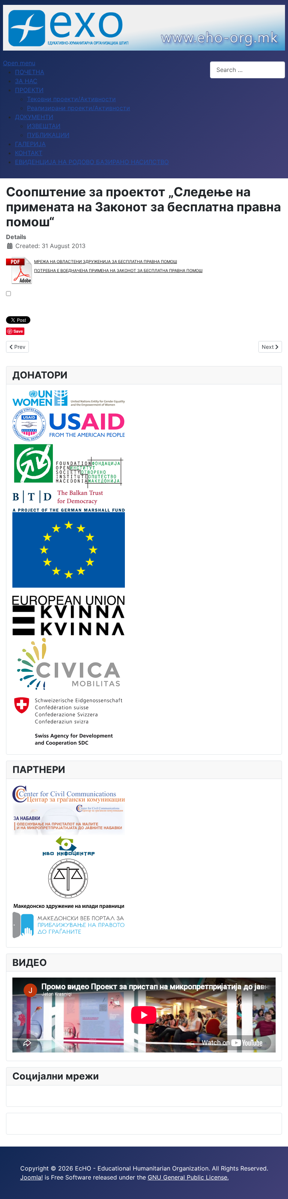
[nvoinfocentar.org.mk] (68, 845)
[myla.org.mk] (68, 883)
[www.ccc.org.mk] (68, 793)
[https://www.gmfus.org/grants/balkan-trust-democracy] (68, 500)
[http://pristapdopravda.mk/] (68, 925)
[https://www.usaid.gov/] (68, 424)
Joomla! (31, 1177)
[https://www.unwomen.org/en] (68, 398)
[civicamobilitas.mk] (68, 663)
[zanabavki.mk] (68, 818)
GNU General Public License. (188, 1177)
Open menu (19, 63)
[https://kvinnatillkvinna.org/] (68, 619)
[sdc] (68, 720)
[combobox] (247, 69)
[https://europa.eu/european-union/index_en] (68, 558)
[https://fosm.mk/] (68, 465)
